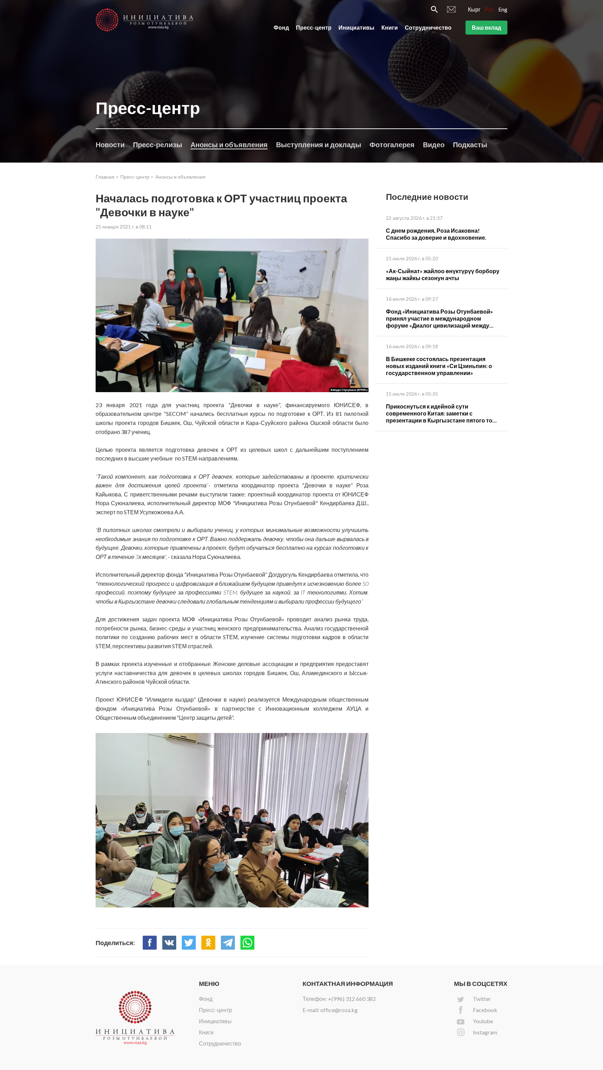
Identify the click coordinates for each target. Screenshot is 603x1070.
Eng (502, 9)
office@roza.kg (339, 1010)
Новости (110, 144)
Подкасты (470, 144)
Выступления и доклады (318, 144)
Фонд (281, 27)
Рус (489, 9)
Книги (389, 27)
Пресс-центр (314, 27)
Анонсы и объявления (229, 144)
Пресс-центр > (137, 177)
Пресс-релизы (157, 144)
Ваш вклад (486, 27)
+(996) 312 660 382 (352, 998)
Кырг (474, 9)
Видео (434, 144)
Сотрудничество (428, 27)
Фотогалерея (392, 144)
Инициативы (356, 27)
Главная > (107, 177)
